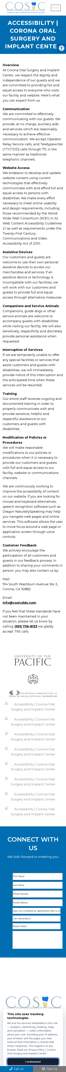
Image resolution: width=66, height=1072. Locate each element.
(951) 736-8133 (26, 626)
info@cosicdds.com (19, 603)
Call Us (18, 1069)
